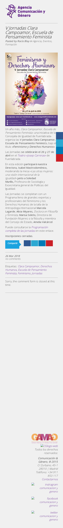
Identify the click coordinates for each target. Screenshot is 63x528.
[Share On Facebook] (27, 243)
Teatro (32, 155)
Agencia (37, 41)
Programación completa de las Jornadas (26, 228)
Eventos (47, 41)
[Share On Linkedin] (42, 243)
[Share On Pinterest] (49, 243)
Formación (11, 44)
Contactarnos (50, 479)
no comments (12, 258)
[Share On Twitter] (34, 243)
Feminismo (24, 273)
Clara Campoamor (28, 266)
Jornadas (37, 273)
